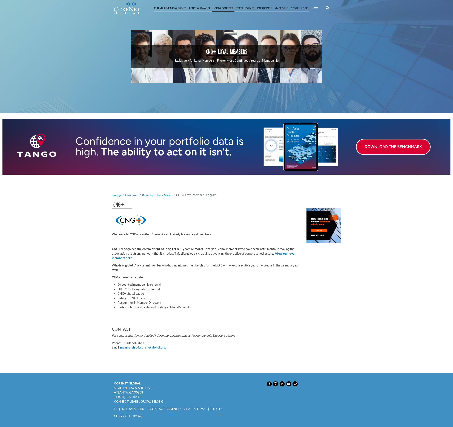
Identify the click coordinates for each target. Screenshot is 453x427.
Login (305, 8)
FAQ (117, 409)
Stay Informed (245, 8)
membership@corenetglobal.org (143, 347)
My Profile (281, 8)
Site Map (200, 409)
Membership (147, 195)
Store (295, 8)
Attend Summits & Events (170, 8)
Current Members (164, 195)
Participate (264, 8)
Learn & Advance (199, 8)
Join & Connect (223, 8)
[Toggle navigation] (315, 8)
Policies (216, 409)
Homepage (116, 195)
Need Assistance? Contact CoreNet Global (157, 409)
